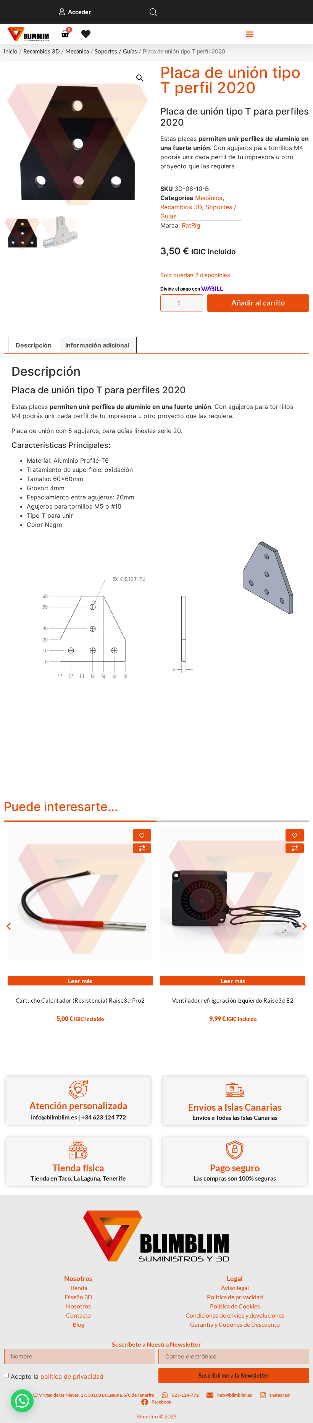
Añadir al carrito (258, 303)
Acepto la (57, 1376)
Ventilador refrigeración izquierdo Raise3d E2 (233, 1000)
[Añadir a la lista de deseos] (142, 835)
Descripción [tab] (34, 345)
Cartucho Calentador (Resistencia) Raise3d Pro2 (80, 1000)
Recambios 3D (41, 52)
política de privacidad (71, 1376)
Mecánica (77, 52)
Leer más (80, 980)
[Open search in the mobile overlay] (153, 12)
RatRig (191, 225)
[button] (250, 34)
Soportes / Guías (116, 52)
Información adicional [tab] (97, 345)
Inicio (11, 52)
